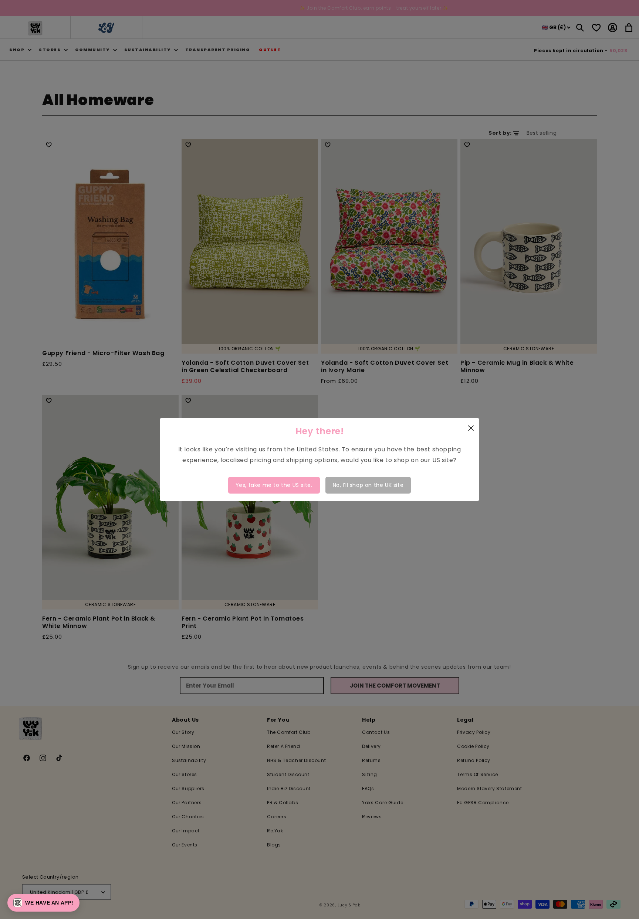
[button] (43, 903)
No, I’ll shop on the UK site (368, 485)
